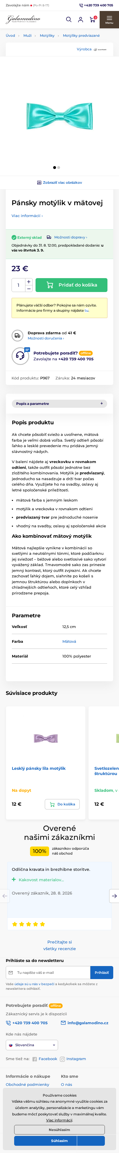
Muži (27, 35)
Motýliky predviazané (81, 35)
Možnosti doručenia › (46, 338)
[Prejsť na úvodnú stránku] (23, 19)
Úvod (10, 35)
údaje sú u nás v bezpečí (34, 984)
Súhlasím (59, 1141)
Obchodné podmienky (27, 1084)
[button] (69, 19)
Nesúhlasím (59, 1130)
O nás (66, 1084)
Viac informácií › (27, 215)
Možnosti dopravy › (70, 237)
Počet (18, 285)
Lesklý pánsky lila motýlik (39, 768)
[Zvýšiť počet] (28, 281)
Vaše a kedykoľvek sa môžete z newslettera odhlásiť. (52, 986)
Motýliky (47, 35)
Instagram (76, 1058)
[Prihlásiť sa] (80, 19)
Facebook (48, 1058)
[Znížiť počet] (28, 288)
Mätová (69, 641)
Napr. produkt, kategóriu (43, 50)
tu (86, 310)
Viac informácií (59, 1120)
